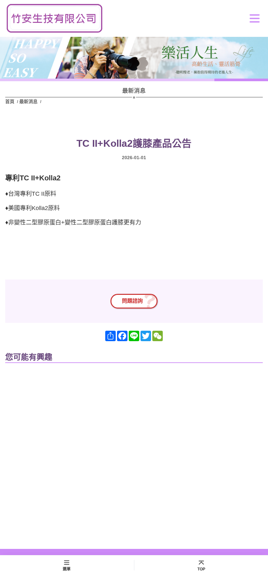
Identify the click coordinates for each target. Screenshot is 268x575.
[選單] (254, 18)
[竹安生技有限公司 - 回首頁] (54, 18)
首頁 (10, 101)
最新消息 (28, 101)
